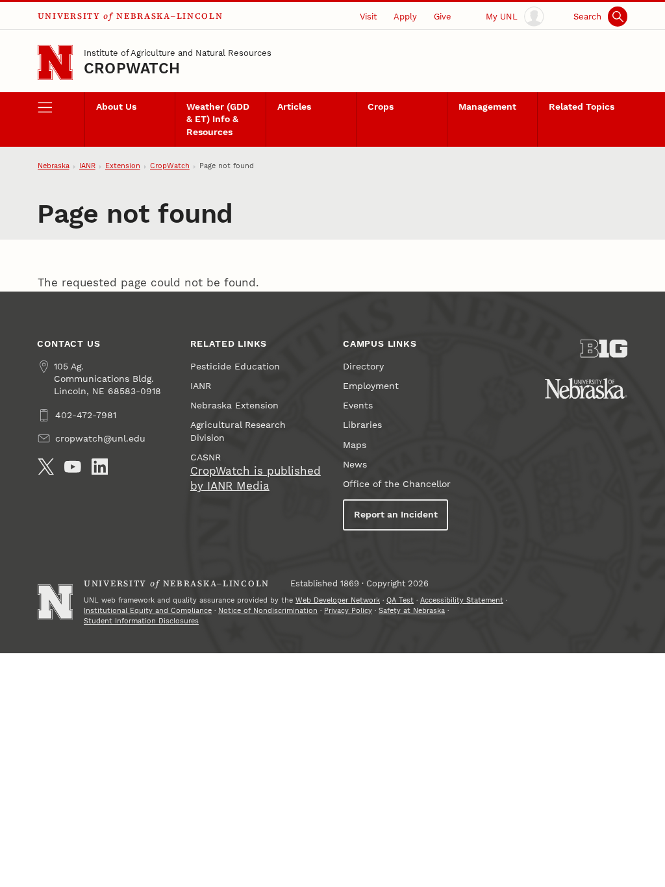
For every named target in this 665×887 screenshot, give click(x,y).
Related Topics (581, 106)
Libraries (362, 425)
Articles (294, 106)
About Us (116, 106)
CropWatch (132, 68)
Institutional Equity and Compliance (148, 610)
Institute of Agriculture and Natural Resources (177, 53)
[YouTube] (72, 466)
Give (442, 16)
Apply (405, 16)
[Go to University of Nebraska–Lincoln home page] (55, 62)
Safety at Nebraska (412, 610)
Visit (368, 16)
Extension (122, 166)
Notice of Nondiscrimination (268, 610)
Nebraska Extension (234, 405)
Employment (371, 386)
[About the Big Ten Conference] (604, 348)
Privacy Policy (348, 610)
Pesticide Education (235, 366)
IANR (87, 166)
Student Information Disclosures (141, 621)
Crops (381, 106)
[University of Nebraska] (586, 388)
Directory (363, 366)
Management (487, 106)
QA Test (400, 600)
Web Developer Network (337, 600)
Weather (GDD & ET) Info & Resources (217, 119)
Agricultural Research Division (238, 431)
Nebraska (53, 166)
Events (358, 405)
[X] (46, 466)
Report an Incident (396, 514)
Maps (354, 445)
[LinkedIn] (100, 466)
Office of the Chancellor (397, 484)
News (355, 464)
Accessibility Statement (461, 600)
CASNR (205, 457)
